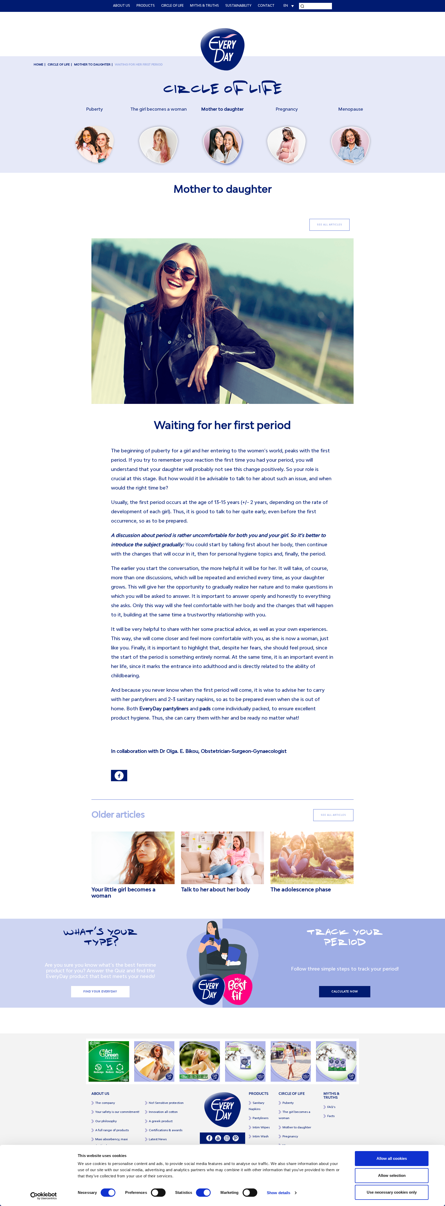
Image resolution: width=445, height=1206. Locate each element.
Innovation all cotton (163, 1112)
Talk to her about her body (215, 889)
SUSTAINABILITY (238, 5)
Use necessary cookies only (392, 1192)
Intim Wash (261, 1136)
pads (205, 709)
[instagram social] (227, 1138)
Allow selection (392, 1175)
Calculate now (344, 991)
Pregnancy (290, 1136)
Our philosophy (106, 1121)
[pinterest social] (236, 1138)
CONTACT (266, 5)
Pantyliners (260, 1118)
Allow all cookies (391, 1158)
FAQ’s (331, 1107)
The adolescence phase (300, 889)
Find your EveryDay (100, 991)
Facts (331, 1116)
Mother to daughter (92, 64)
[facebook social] (209, 1138)
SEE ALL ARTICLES (329, 225)
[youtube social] (218, 1138)
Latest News (158, 1139)
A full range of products (112, 1130)
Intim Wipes (261, 1127)
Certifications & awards (165, 1130)
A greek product (161, 1121)
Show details (278, 1193)
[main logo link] (223, 49)
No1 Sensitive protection (166, 1103)
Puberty (288, 1103)
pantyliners (176, 709)
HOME (38, 64)
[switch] (158, 1192)
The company (105, 1103)
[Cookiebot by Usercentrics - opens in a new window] (43, 1196)
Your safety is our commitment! (117, 1112)
